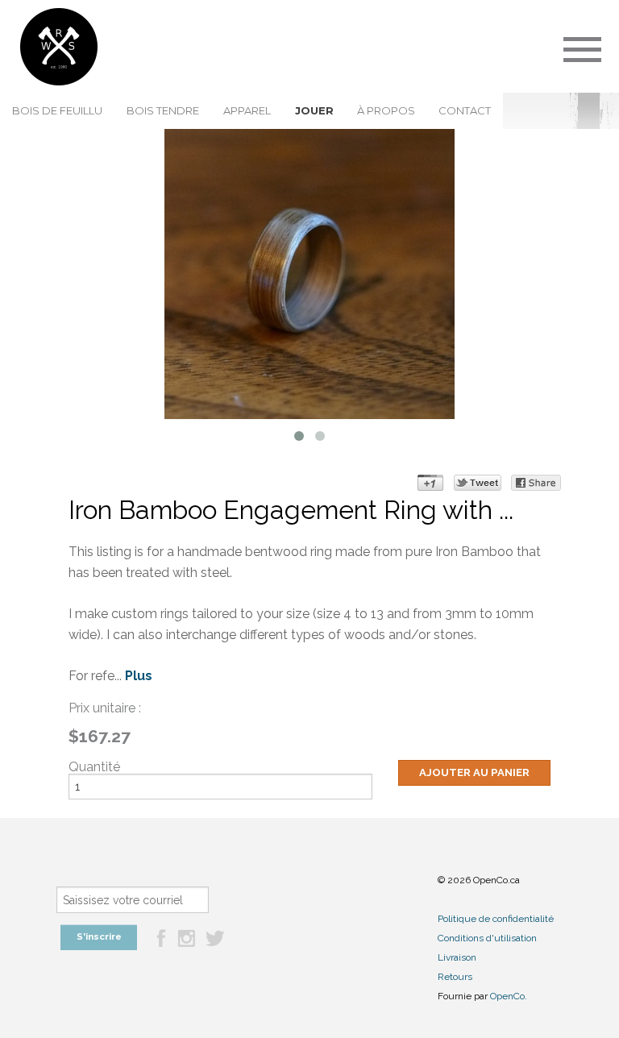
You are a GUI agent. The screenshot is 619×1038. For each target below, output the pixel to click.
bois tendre (163, 110)
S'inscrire (99, 936)
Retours (455, 976)
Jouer (314, 110)
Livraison (457, 957)
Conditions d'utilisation (487, 938)
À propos (386, 110)
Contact (464, 110)
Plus (138, 675)
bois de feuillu (57, 110)
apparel (247, 110)
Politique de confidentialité (496, 918)
